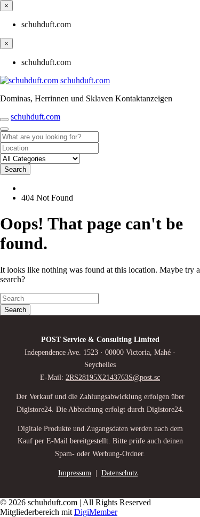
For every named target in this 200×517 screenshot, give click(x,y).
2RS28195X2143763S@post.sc (113, 377)
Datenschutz (119, 473)
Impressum (74, 473)
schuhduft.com (85, 80)
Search (15, 169)
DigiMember (95, 511)
